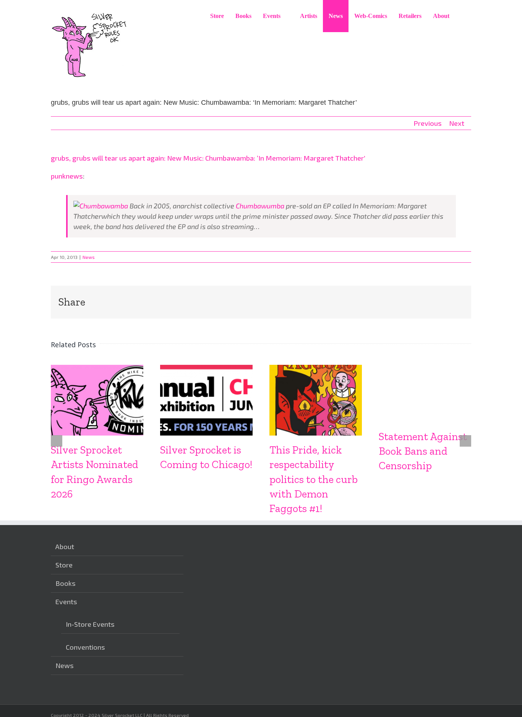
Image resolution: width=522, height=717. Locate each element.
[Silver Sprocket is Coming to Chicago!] (206, 369)
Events (66, 601)
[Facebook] (210, 680)
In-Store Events (90, 624)
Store (64, 565)
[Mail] (233, 680)
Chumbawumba (260, 206)
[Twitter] (222, 680)
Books (65, 583)
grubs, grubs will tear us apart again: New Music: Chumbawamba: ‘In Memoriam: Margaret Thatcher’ (208, 158)
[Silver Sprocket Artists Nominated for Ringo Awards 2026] (97, 369)
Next (456, 123)
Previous (427, 123)
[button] (463, 16)
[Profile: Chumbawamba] (100, 206)
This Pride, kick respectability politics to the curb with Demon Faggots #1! (313, 479)
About (64, 546)
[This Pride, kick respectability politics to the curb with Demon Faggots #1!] (315, 369)
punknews (67, 176)
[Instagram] (198, 680)
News (89, 257)
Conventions (85, 647)
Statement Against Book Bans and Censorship (423, 451)
